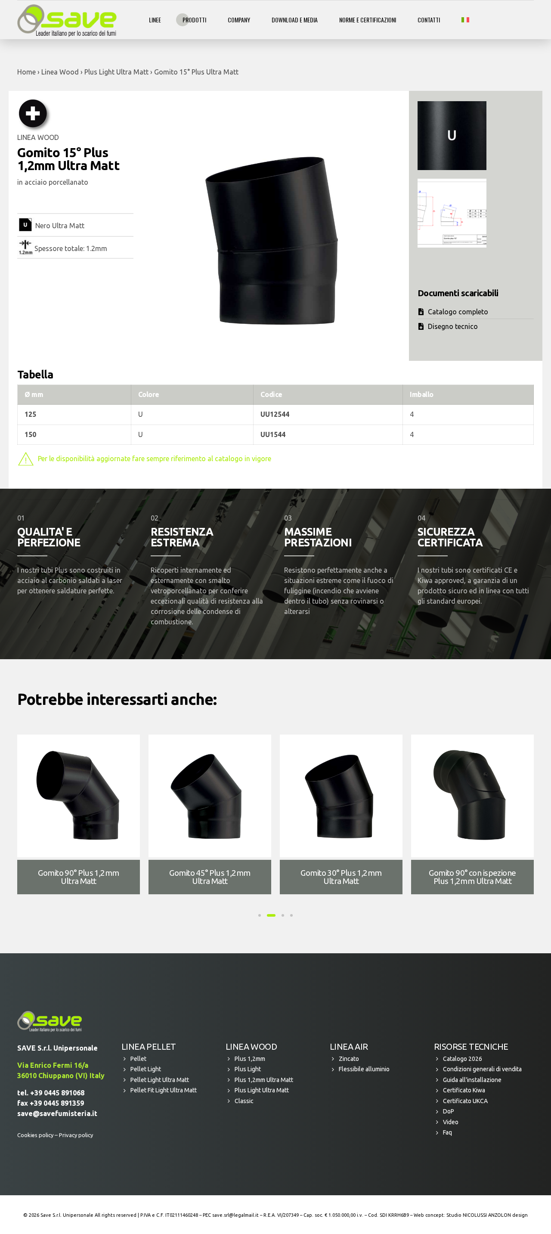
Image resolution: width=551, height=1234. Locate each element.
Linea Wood (60, 72)
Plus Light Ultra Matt (116, 72)
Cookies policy (35, 1135)
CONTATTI (429, 19)
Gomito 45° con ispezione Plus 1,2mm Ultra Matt (78, 877)
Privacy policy (76, 1135)
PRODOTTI (194, 19)
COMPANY (239, 19)
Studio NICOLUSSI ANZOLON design (487, 1215)
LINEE (155, 19)
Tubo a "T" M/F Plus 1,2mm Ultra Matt (341, 877)
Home (26, 72)
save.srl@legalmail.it (235, 1215)
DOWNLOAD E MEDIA (295, 19)
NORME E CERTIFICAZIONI (367, 19)
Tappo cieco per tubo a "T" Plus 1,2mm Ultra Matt (472, 877)
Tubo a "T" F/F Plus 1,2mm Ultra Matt (210, 877)
